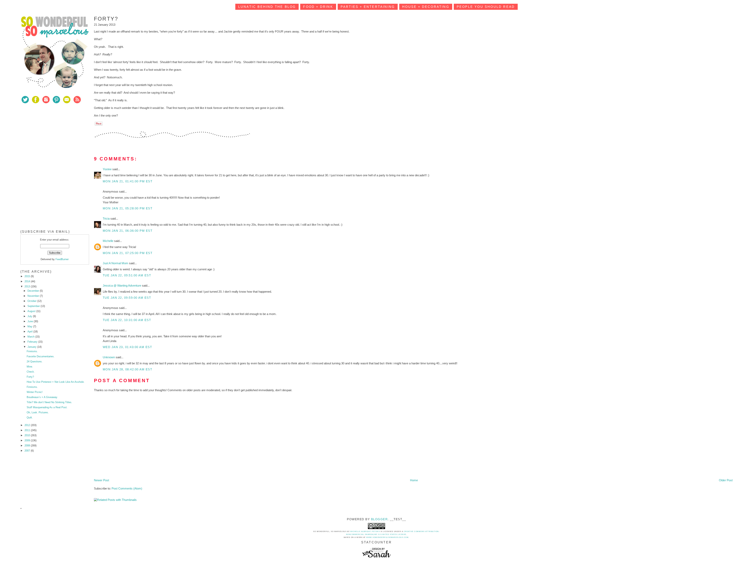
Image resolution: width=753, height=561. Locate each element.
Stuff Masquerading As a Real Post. (47, 407)
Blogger (379, 519)
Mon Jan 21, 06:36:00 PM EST (128, 230)
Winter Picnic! (35, 392)
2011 (28, 430)
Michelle (108, 240)
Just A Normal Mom (116, 263)
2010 (28, 435)
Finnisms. (32, 351)
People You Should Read (486, 6)
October (32, 301)
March (31, 336)
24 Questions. (35, 361)
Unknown (109, 357)
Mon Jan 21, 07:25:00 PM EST (128, 253)
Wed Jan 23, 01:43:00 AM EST (127, 347)
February (32, 341)
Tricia (106, 218)
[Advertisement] (49, 134)
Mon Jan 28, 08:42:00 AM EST (127, 369)
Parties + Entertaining (368, 6)
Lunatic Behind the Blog (267, 6)
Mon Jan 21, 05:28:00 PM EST (128, 208)
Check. (31, 371)
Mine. (30, 366)
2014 (28, 281)
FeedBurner (62, 259)
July (30, 316)
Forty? (30, 376)
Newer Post (101, 480)
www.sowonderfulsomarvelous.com (387, 537)
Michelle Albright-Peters (365, 531)
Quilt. (30, 417)
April (30, 331)
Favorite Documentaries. (41, 356)
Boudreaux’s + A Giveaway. (42, 397)
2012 (28, 425)
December (33, 290)
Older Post (726, 480)
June (30, 321)
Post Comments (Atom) (127, 488)
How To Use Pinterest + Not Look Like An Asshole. (56, 381)
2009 (28, 440)
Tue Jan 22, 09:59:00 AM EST (127, 297)
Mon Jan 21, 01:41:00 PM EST (128, 181)
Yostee (107, 169)
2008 (28, 445)
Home (414, 480)
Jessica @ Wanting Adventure (122, 285)
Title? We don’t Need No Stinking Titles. (49, 402)
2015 (28, 276)
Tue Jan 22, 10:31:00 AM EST (127, 320)
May (30, 326)
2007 (28, 450)
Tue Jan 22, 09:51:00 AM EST (127, 275)
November (33, 295)
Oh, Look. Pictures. (38, 412)
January (32, 346)
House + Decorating (425, 6)
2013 (28, 286)
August (31, 311)
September (34, 306)
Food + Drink (318, 6)
